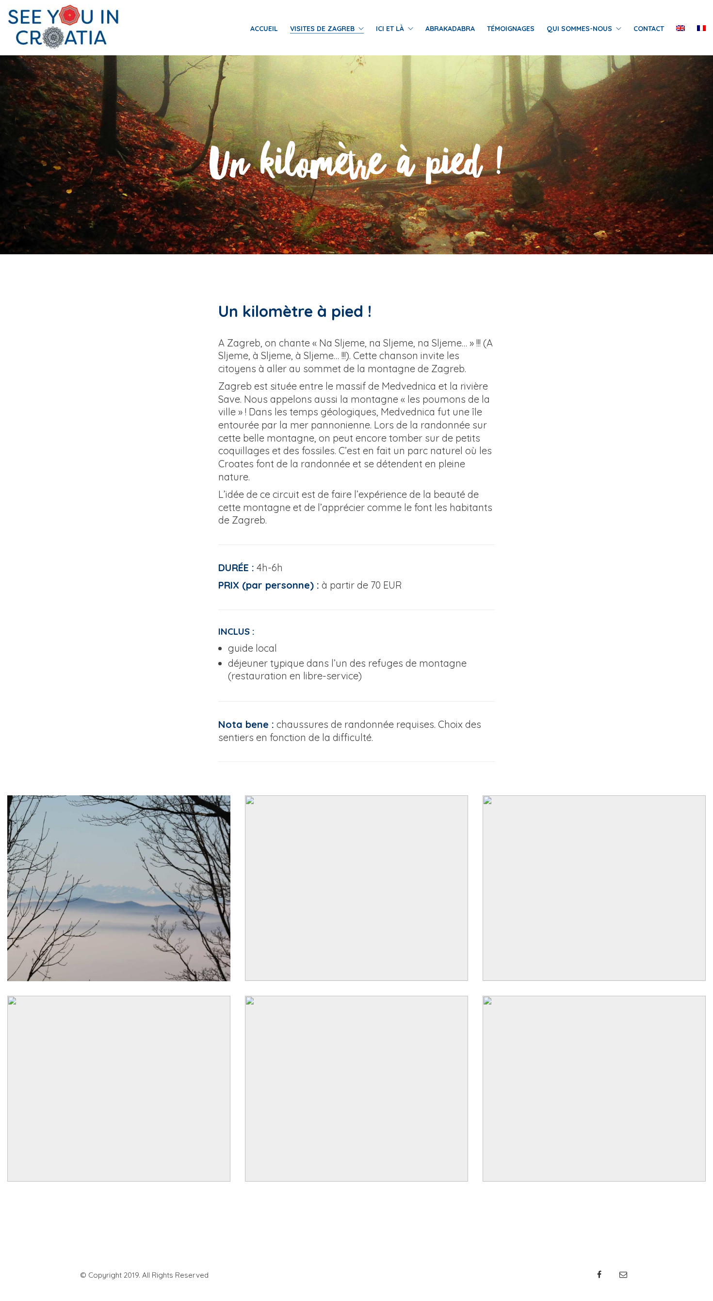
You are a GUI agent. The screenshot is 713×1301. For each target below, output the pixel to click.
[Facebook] (599, 1274)
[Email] (623, 1274)
